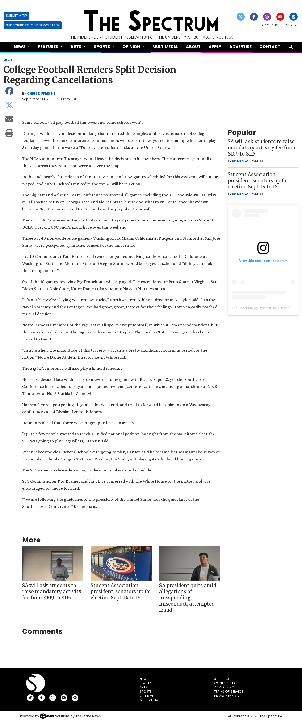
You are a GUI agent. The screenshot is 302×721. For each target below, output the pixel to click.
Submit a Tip (16, 15)
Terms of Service (228, 691)
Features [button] (48, 46)
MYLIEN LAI (240, 160)
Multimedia (165, 46)
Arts (143, 687)
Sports (146, 691)
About (193, 46)
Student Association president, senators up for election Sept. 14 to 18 (121, 591)
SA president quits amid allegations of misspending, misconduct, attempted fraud (187, 597)
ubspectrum (267, 308)
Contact (270, 46)
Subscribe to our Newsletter (32, 25)
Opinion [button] (131, 46)
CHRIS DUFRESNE (41, 93)
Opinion (146, 695)
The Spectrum (242, 308)
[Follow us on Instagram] (267, 17)
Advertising (224, 687)
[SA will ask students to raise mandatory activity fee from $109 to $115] (52, 563)
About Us (222, 678)
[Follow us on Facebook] (254, 17)
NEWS (8, 60)
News (144, 678)
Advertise (240, 46)
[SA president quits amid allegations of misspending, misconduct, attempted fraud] (189, 563)
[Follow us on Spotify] (294, 17)
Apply (215, 46)
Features (147, 683)
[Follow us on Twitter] (241, 17)
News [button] (20, 46)
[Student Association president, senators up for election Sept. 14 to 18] (121, 563)
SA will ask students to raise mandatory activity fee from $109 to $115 (52, 591)
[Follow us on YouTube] (280, 17)
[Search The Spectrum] (290, 47)
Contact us (224, 683)
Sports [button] (102, 46)
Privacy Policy (226, 695)
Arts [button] (76, 46)
